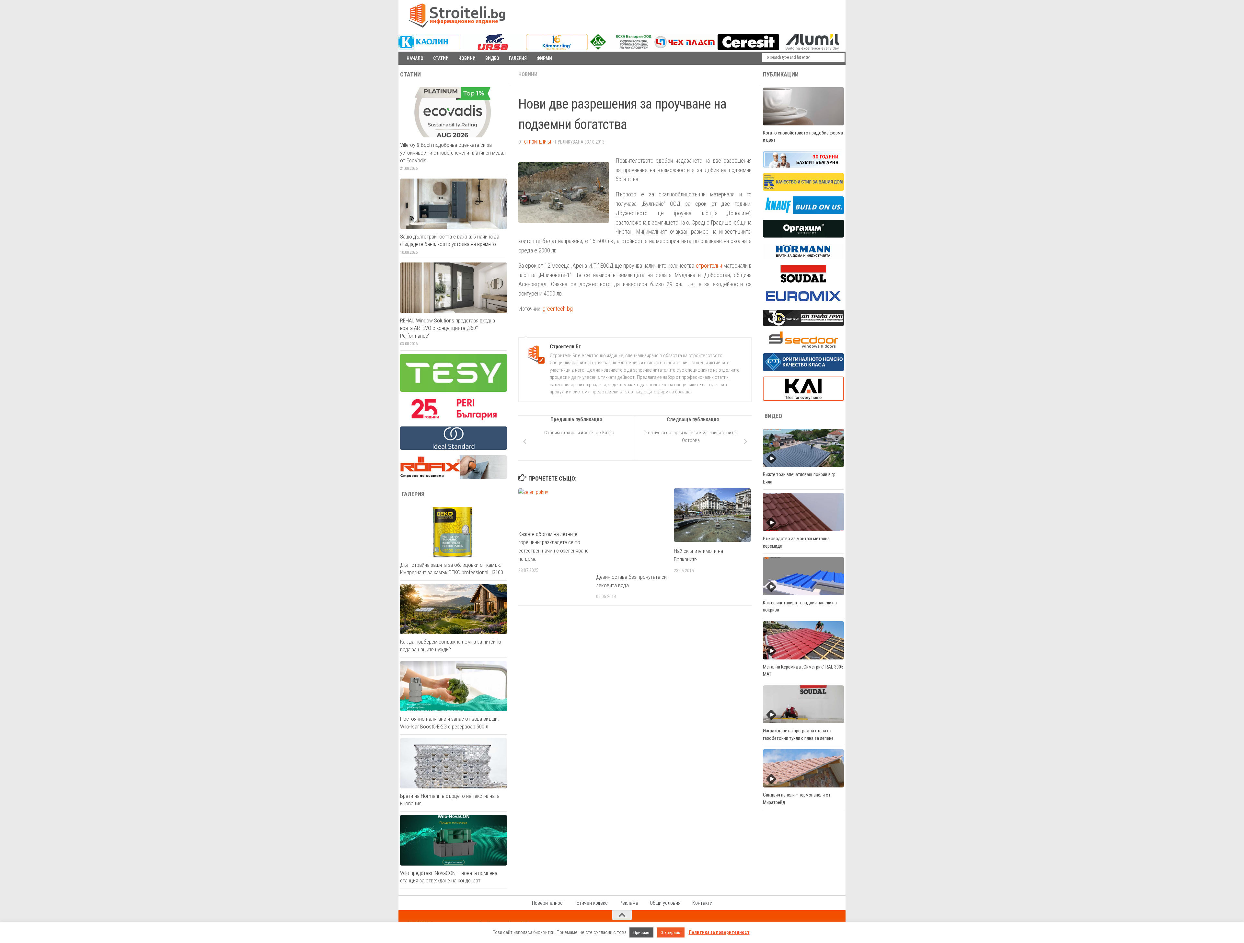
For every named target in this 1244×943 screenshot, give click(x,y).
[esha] (621, 48)
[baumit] (803, 166)
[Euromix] (803, 303)
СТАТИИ (441, 58)
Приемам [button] (641, 932)
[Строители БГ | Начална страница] (456, 15)
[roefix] (453, 477)
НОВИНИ (467, 58)
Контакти (702, 903)
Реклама (628, 903)
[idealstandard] (453, 448)
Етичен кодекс (592, 903)
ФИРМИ (544, 58)
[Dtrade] (803, 324)
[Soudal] (803, 281)
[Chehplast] (684, 49)
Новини (527, 74)
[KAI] (803, 399)
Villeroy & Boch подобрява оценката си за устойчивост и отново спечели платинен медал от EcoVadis (453, 152)
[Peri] (453, 419)
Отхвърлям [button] (671, 932)
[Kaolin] (429, 49)
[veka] (803, 369)
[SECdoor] (803, 346)
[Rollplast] (803, 189)
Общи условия (665, 903)
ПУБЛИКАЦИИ (781, 74)
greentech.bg (558, 308)
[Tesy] (453, 390)
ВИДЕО (492, 58)
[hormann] (803, 258)
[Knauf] (803, 212)
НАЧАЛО (415, 58)
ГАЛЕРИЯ (518, 58)
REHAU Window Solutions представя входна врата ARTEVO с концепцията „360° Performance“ (447, 328)
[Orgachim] (803, 236)
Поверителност (548, 903)
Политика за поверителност (719, 932)
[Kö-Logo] (557, 49)
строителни (709, 265)
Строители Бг (538, 142)
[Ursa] (493, 49)
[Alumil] (812, 49)
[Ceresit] (748, 49)
